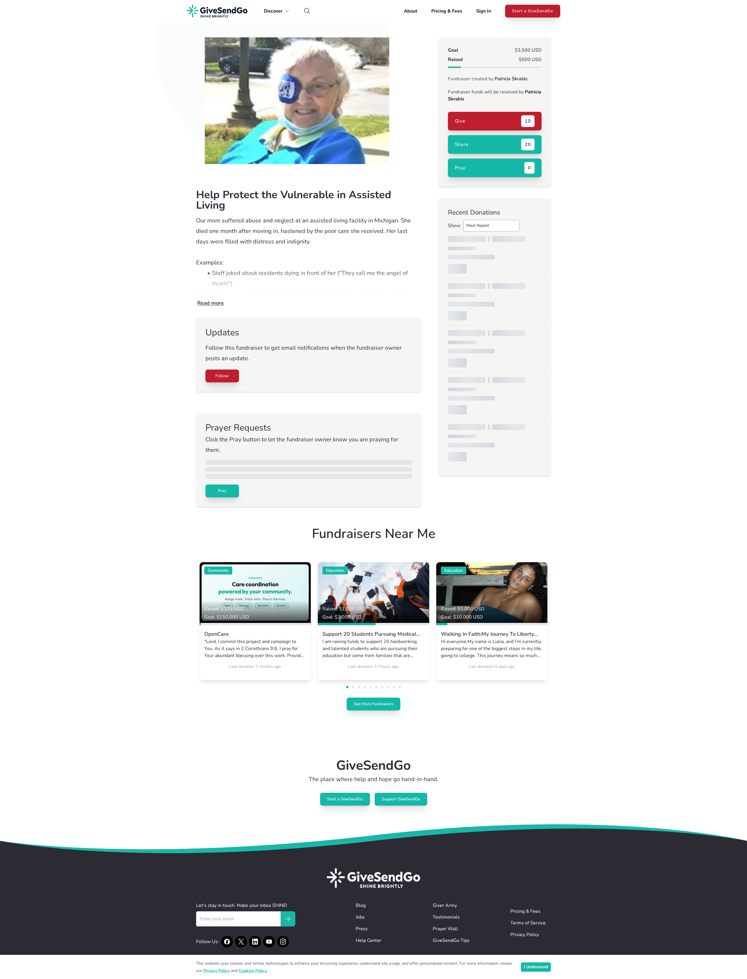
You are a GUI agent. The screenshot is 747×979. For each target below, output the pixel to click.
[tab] (347, 687)
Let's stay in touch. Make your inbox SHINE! (241, 905)
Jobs (360, 917)
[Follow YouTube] (269, 941)
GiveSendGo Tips (451, 940)
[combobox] (491, 225)
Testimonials (446, 917)
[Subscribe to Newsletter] (287, 918)
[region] (308, 100)
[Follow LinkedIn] (255, 941)
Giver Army (445, 905)
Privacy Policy (524, 934)
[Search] (306, 11)
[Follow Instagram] (283, 941)
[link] (255, 621)
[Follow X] (241, 941)
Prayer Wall (445, 929)
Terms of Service (528, 923)
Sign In (483, 11)
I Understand (536, 967)
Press (362, 929)
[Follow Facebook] (227, 941)
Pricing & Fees (446, 11)
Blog (361, 905)
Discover (273, 11)
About (410, 11)
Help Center (368, 940)
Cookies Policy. (253, 970)
